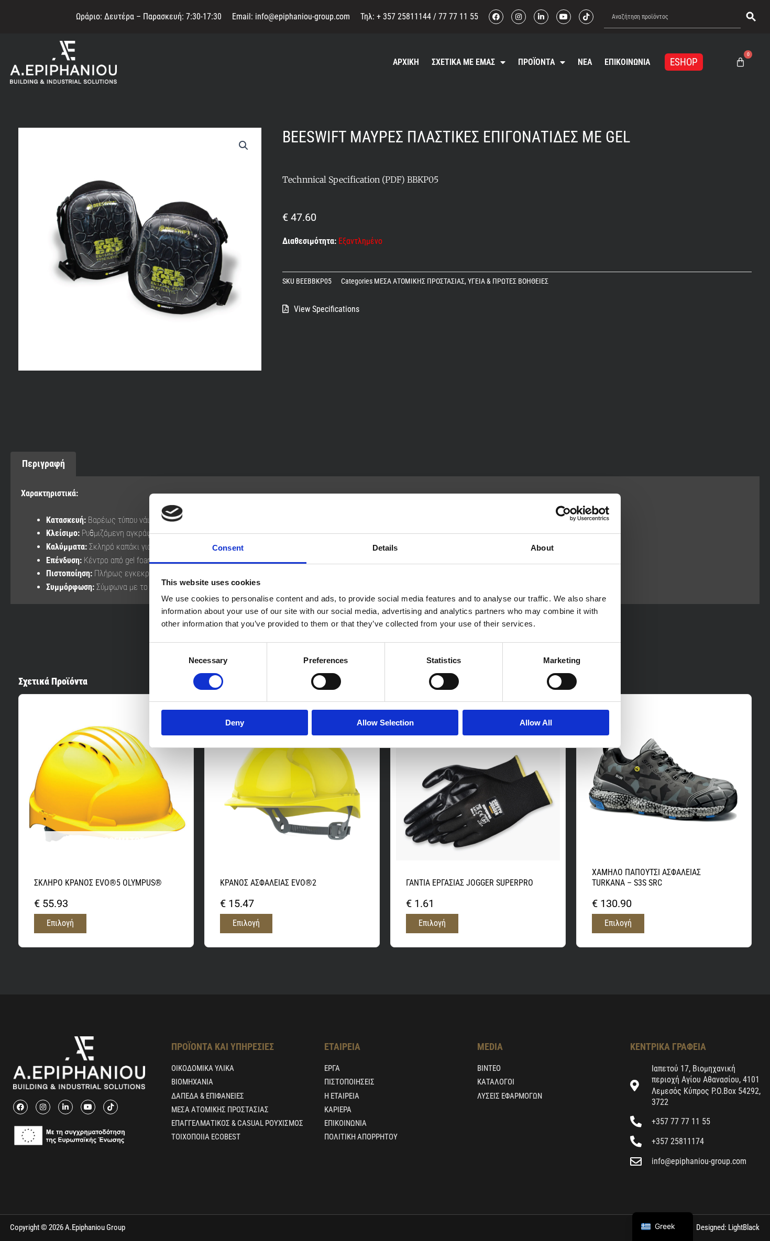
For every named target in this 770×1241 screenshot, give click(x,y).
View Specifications (326, 309)
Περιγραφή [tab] (43, 463)
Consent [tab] (228, 547)
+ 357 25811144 (404, 16)
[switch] (326, 681)
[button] (243, 145)
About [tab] (542, 547)
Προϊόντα (536, 62)
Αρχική (406, 62)
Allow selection (385, 722)
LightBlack (743, 1227)
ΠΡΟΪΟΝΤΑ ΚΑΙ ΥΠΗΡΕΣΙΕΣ (222, 1046)
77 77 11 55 (457, 16)
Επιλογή (60, 923)
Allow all (536, 722)
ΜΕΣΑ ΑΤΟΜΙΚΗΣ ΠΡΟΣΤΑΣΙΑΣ (419, 281)
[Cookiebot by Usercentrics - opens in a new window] (563, 513)
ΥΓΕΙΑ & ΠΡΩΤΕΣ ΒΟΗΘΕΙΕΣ (508, 281)
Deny (234, 722)
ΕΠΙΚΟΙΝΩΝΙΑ (627, 62)
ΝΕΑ (585, 62)
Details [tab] (385, 547)
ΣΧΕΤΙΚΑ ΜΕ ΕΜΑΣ (463, 62)
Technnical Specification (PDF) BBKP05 (360, 179)
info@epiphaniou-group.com (302, 16)
